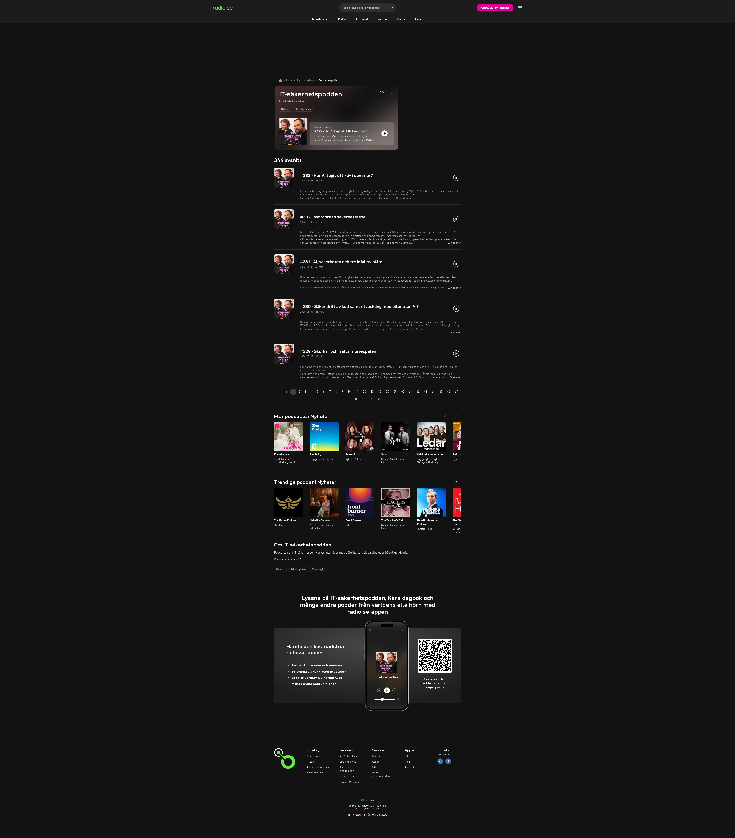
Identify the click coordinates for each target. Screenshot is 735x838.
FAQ (374, 767)
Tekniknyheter (303, 109)
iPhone (409, 756)
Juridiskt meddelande (346, 769)
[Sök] (391, 7)
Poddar (342, 19)
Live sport (362, 19)
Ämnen (419, 19)
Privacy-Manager (349, 782)
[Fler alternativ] (391, 93)
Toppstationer (320, 19)
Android (409, 767)
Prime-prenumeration (381, 774)
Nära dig (382, 19)
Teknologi (317, 569)
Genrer (401, 19)
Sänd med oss (315, 772)
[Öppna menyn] (520, 7)
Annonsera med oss (318, 767)
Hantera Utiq (347, 776)
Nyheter (285, 109)
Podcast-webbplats (285, 559)
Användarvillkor (348, 756)
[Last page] (379, 399)
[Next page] (371, 399)
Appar (375, 761)
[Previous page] (286, 392)
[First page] (279, 392)
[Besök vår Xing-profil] (448, 761)
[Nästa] (456, 414)
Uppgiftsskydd (347, 761)
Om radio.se (314, 756)
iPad (407, 761)
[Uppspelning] (384, 133)
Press (310, 761)
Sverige (370, 800)
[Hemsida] (280, 80)
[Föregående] (445, 414)
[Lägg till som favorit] (382, 93)
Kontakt (376, 756)
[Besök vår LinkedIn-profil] (440, 761)
